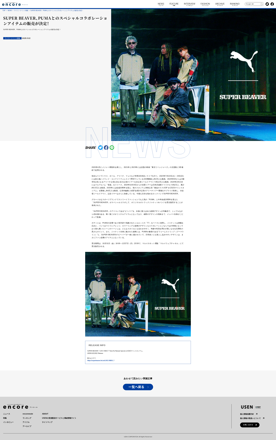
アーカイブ (27, 426)
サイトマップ (47, 422)
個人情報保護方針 (247, 414)
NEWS (10, 10)
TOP (3, 10)
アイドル (26, 422)
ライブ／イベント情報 (21, 10)
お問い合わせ (248, 425)
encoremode (28, 414)
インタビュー (8, 422)
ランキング (27, 418)
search (262, 4)
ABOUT (45, 414)
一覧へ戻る (136, 387)
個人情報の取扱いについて (250, 418)
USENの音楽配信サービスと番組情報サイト (59, 418)
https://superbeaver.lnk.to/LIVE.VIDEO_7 (100, 360)
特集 (5, 418)
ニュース (6, 414)
